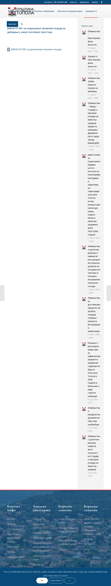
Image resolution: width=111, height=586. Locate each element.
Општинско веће (41, 532)
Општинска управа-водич (42, 557)
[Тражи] (22, 24)
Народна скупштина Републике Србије (68, 529)
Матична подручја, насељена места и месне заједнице (42, 547)
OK (42, 580)
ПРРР (86, 549)
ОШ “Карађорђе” (15, 529)
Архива (95, 2)
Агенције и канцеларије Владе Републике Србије (67, 540)
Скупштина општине (38, 526)
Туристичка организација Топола (13, 538)
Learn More (56, 580)
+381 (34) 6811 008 (60, 2)
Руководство (39, 519)
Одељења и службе (42, 538)
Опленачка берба (16, 557)
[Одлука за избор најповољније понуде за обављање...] (2, 293)
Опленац (11, 524)
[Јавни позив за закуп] (109, 293)
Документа (84, 2)
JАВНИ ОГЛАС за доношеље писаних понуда (36, 49)
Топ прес (11, 552)
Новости (73, 2)
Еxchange (88, 539)
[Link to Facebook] (101, 2)
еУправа (62, 549)
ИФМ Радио (13, 546)
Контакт (11, 519)
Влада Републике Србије (66, 521)
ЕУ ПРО (87, 544)
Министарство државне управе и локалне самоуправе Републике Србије (93, 527)
